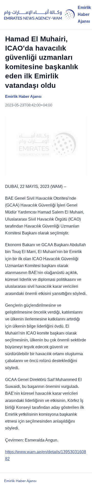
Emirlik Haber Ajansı (20, 481)
